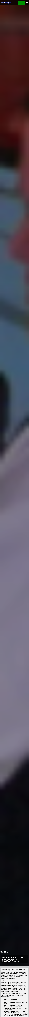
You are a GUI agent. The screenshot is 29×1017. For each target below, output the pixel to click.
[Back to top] (26, 1014)
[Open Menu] (27, 3)
